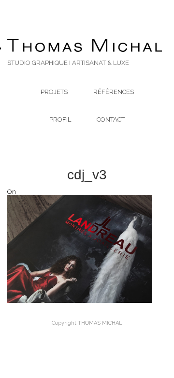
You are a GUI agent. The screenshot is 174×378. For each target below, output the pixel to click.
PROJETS (54, 91)
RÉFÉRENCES (113, 91)
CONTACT (111, 119)
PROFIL (60, 119)
